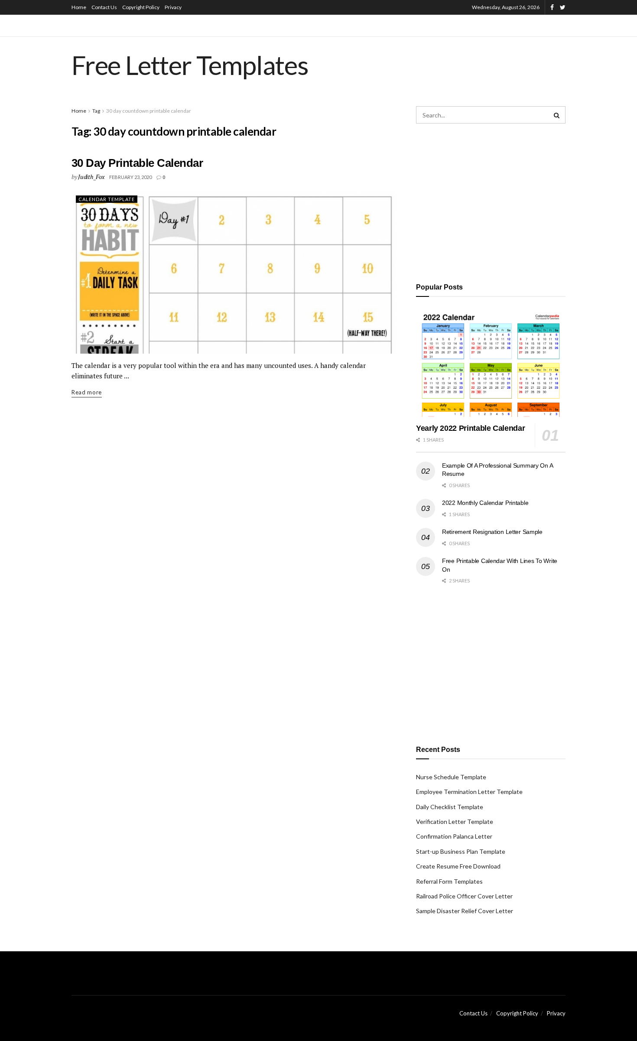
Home (79, 7)
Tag (96, 110)
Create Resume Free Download (458, 866)
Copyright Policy (140, 7)
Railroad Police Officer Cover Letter (464, 896)
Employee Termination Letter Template (469, 791)
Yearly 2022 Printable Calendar (470, 428)
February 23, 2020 (130, 177)
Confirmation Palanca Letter (454, 836)
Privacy (173, 7)
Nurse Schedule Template (451, 777)
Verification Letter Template (454, 821)
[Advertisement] (491, 201)
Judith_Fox (91, 176)
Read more (87, 392)
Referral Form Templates (449, 881)
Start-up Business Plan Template (460, 851)
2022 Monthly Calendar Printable (485, 502)
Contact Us (104, 7)
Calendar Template (106, 199)
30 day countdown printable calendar (148, 110)
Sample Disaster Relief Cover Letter (464, 910)
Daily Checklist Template (449, 806)
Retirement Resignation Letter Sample (492, 531)
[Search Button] (557, 115)
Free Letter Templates (190, 65)
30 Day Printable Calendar (137, 162)
